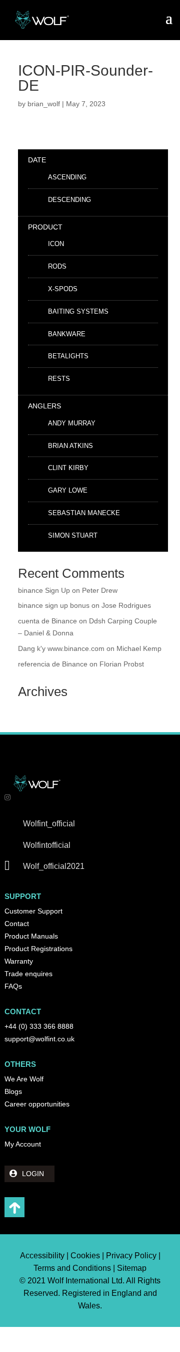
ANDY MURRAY (72, 423)
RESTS (59, 378)
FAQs (13, 986)
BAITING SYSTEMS (78, 311)
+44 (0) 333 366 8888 (39, 1026)
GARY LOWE (68, 490)
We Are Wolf (24, 1079)
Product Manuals (31, 936)
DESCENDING (69, 199)
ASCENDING (67, 177)
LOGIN (33, 1174)
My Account (22, 1144)
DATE (37, 160)
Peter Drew (100, 590)
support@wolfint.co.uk (39, 1039)
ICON (56, 244)
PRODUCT (45, 227)
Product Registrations (38, 949)
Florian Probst (122, 664)
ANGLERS (44, 406)
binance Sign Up (44, 590)
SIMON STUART (73, 535)
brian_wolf (44, 104)
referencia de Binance (53, 664)
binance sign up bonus (54, 605)
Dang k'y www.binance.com (61, 648)
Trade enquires (28, 974)
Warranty (18, 961)
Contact (16, 924)
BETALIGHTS (68, 356)
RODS (57, 266)
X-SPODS (63, 289)
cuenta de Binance (47, 621)
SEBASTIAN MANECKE (84, 513)
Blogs (13, 1091)
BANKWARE (67, 334)
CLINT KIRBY (68, 468)
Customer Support (33, 911)
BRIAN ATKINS (70, 445)
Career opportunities (37, 1104)
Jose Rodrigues (126, 605)
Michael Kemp (139, 648)
